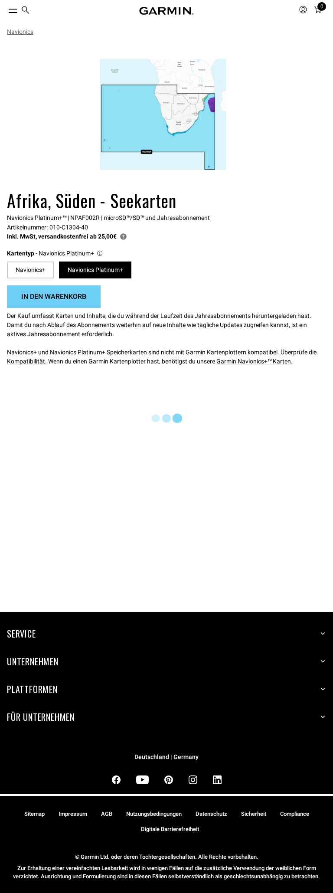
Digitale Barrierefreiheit (170, 829)
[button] (55, 253)
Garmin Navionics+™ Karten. (254, 361)
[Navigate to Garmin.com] (166, 11)
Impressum (73, 814)
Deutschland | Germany (166, 757)
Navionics (20, 32)
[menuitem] (25, 11)
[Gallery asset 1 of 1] (163, 114)
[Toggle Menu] (5, 8)
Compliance (294, 814)
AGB (106, 814)
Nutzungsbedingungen (154, 814)
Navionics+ (31, 269)
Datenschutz (211, 814)
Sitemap (34, 814)
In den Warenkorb (53, 296)
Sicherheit (253, 814)
